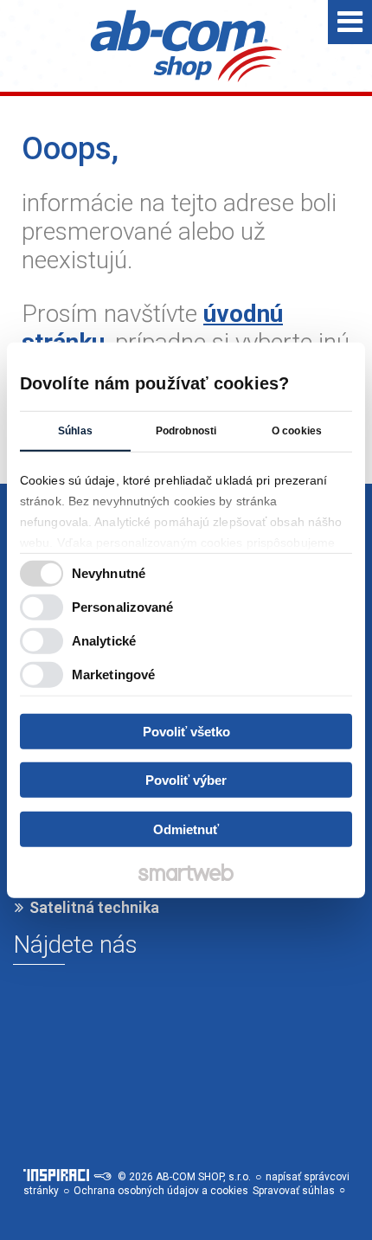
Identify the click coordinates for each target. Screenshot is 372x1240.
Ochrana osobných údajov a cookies (161, 1191)
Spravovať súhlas (294, 1191)
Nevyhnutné (108, 573)
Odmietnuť (186, 828)
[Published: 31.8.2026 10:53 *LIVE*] (102, 1177)
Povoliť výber (186, 780)
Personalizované (123, 607)
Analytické (104, 640)
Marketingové (113, 674)
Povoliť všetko (186, 730)
